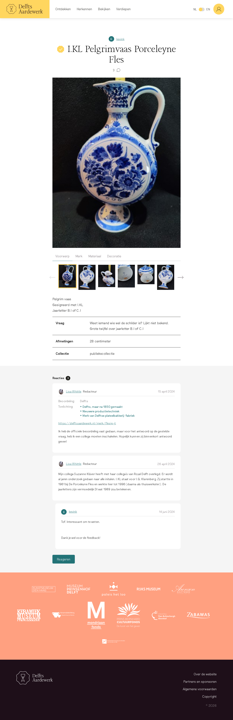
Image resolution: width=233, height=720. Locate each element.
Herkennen (84, 9)
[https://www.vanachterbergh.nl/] (163, 616)
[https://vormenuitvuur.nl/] (113, 642)
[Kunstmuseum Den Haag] (43, 590)
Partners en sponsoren (200, 681)
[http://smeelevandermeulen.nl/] (63, 616)
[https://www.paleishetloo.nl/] (113, 590)
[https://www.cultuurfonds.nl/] (128, 616)
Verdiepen (123, 9)
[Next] (179, 278)
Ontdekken (63, 9)
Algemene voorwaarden (200, 689)
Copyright (209, 696)
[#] (223, 9)
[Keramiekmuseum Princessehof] (28, 616)
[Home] (25, 9)
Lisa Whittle (73, 391)
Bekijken (104, 9)
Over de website (205, 674)
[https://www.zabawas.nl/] (198, 616)
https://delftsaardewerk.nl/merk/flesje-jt (87, 423)
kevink (120, 39)
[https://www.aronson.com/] (183, 590)
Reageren (63, 559)
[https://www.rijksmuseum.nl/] (148, 590)
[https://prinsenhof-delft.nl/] (78, 590)
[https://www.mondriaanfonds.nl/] (96, 616)
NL (195, 9)
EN (208, 9)
